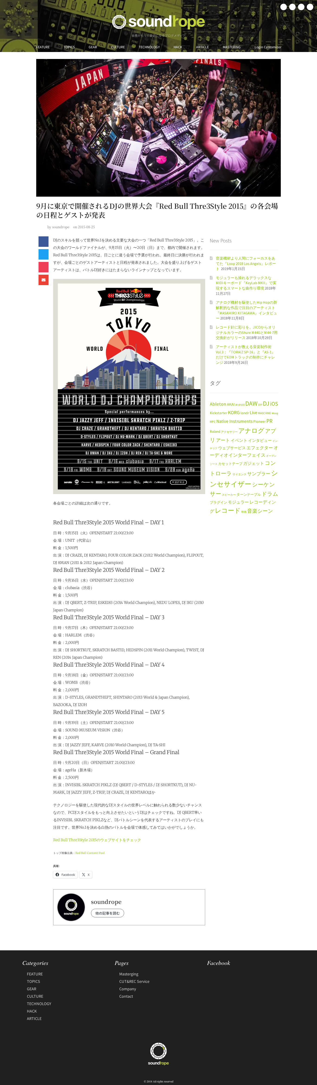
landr (244, 413)
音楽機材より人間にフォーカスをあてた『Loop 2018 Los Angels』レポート (246, 263)
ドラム (270, 494)
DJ (266, 403)
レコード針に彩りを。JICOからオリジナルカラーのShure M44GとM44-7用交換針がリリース (247, 332)
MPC (213, 422)
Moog (275, 413)
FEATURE (43, 47)
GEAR (93, 47)
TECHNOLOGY (149, 47)
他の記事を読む (107, 913)
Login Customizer (268, 47)
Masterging (128, 974)
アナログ (251, 430)
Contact (126, 996)
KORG (234, 412)
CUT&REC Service (134, 981)
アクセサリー (229, 431)
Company (127, 988)
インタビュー (260, 440)
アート (223, 440)
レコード (228, 510)
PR (269, 420)
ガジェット (253, 463)
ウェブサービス (232, 448)
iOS (274, 403)
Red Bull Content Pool (90, 853)
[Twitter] (292, 7)
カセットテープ (230, 463)
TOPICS (69, 47)
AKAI (231, 404)
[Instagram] (301, 7)
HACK (178, 47)
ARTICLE (202, 47)
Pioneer (259, 421)
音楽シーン (260, 511)
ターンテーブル (248, 494)
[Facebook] (283, 7)
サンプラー (258, 473)
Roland (215, 431)
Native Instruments (234, 421)
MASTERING (232, 47)
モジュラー (238, 502)
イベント (239, 440)
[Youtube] (310, 7)
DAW (251, 403)
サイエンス (239, 474)
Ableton (218, 404)
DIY (260, 404)
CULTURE (118, 47)
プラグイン (218, 502)
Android (240, 404)
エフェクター (259, 447)
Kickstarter (218, 413)
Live (253, 412)
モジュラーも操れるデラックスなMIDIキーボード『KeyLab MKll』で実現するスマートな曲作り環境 (246, 282)
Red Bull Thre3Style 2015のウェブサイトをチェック (97, 839)
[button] (44, 241)
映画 (243, 511)
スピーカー (229, 494)
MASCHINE (264, 413)
